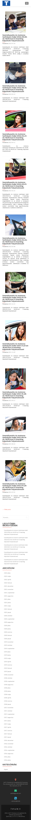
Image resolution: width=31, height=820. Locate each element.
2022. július (7, 573)
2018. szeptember (9, 681)
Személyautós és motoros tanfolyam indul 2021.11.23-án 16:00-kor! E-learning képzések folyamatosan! (15, 346)
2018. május (7, 694)
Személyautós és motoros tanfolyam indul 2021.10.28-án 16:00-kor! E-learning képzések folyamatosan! (14, 395)
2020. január (7, 638)
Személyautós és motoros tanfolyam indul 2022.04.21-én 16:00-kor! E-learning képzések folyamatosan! (14, 137)
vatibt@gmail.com (15, 793)
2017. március (8, 730)
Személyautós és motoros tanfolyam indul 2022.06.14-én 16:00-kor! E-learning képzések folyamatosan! (14, 88)
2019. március (8, 665)
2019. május (7, 658)
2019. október (8, 645)
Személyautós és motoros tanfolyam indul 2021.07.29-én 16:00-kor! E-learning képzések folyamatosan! (14, 486)
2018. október (8, 678)
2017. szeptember (9, 714)
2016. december (8, 740)
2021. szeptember (9, 592)
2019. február (8, 668)
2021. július (7, 599)
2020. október (8, 615)
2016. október (8, 747)
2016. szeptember (9, 750)
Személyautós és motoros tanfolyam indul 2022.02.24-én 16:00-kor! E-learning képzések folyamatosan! (14, 241)
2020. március (8, 632)
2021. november (8, 589)
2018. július (7, 688)
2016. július (7, 757)
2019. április (7, 661)
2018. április (7, 697)
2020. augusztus (8, 622)
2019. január (7, 671)
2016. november (8, 743)
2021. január (7, 612)
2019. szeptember (9, 648)
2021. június (7, 602)
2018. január (7, 704)
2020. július (7, 625)
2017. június (7, 720)
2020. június (7, 629)
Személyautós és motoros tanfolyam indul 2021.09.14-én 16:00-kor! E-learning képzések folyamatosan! (14, 438)
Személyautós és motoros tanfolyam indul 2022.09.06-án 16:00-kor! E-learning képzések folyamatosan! (14, 38)
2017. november (8, 707)
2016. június (7, 760)
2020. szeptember (9, 619)
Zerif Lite (8, 816)
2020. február (8, 635)
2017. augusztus (8, 717)
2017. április (7, 727)
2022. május (7, 576)
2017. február (8, 734)
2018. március (8, 701)
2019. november (8, 642)
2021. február (8, 609)
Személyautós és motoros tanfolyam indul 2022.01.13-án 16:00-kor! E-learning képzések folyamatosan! (14, 298)
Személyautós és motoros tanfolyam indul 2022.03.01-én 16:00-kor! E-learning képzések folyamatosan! (14, 185)
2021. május (7, 606)
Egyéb (6, 769)
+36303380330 (15, 801)
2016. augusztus (8, 753)
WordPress (21, 816)
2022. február (8, 583)
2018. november (8, 674)
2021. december (8, 586)
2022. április (7, 579)
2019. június (7, 655)
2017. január (7, 737)
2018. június (7, 691)
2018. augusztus (8, 684)
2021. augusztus (8, 596)
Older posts (6, 509)
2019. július (7, 651)
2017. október (8, 711)
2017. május (7, 724)
